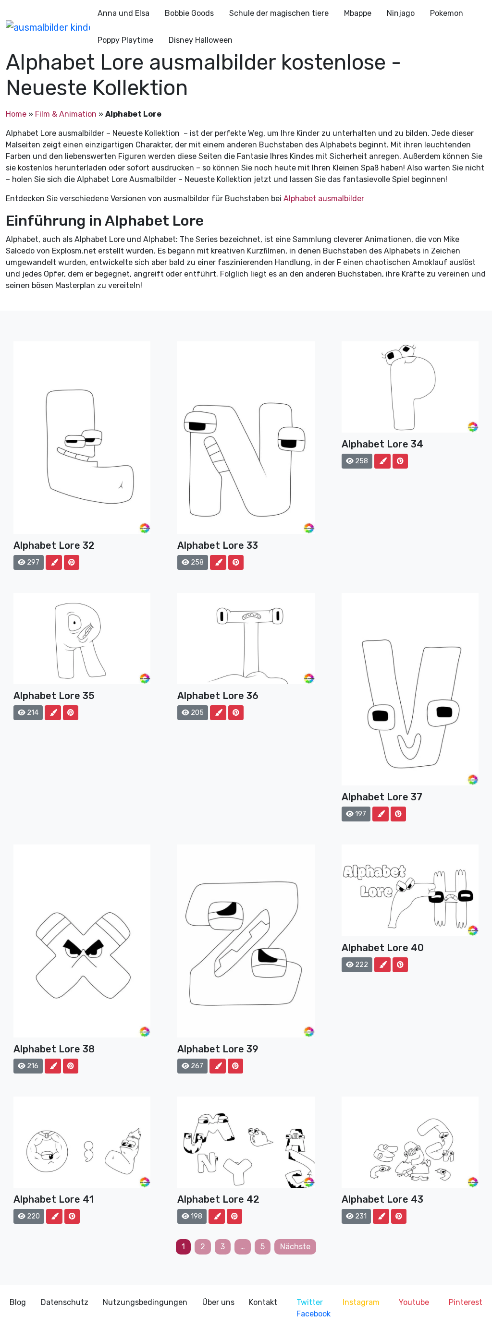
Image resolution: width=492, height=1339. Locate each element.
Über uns (218, 1302)
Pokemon (446, 13)
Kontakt (263, 1302)
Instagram (361, 1302)
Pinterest (465, 1302)
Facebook (313, 1313)
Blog (18, 1302)
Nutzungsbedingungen (145, 1302)
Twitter (309, 1302)
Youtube (414, 1302)
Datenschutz (64, 1302)
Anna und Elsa (123, 13)
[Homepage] (48, 27)
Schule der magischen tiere (279, 13)
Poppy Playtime (125, 40)
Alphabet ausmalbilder (323, 198)
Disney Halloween (201, 40)
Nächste (295, 1246)
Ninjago (401, 13)
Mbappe (357, 13)
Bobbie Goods (189, 13)
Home (16, 114)
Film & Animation (66, 114)
